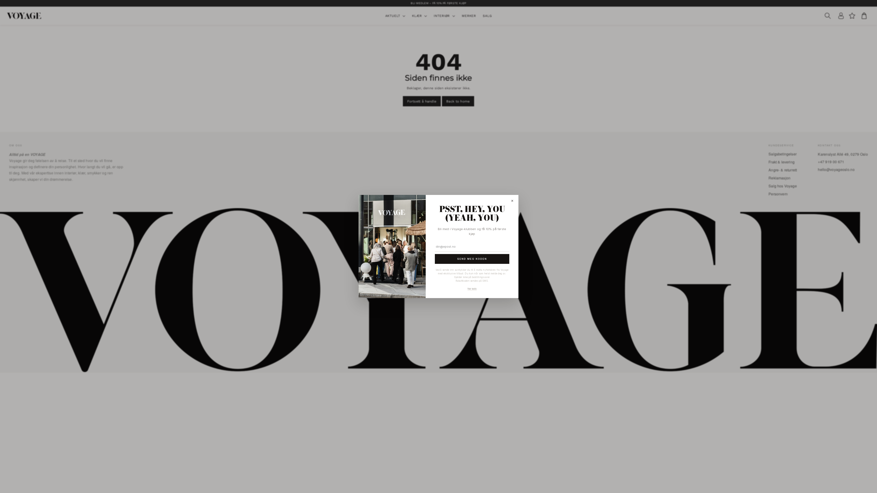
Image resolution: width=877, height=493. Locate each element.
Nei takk (472, 288)
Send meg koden (472, 258)
